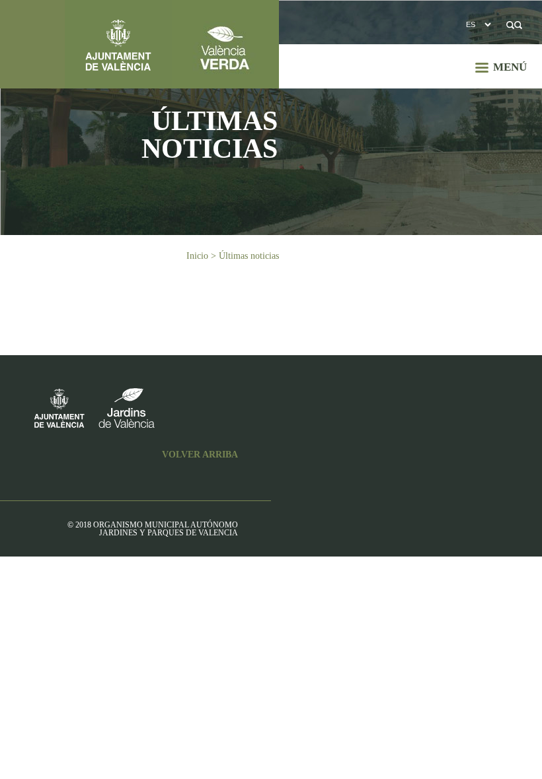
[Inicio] (225, 44)
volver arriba (200, 454)
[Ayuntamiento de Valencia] (86, 44)
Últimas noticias (249, 256)
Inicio (197, 256)
